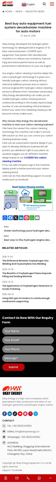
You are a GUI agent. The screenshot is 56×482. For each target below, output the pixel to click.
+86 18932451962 (22, 426)
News (19, 11)
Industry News (35, 11)
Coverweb (16, 470)
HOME (8, 11)
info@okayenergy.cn (27, 431)
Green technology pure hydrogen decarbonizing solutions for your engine (28, 230)
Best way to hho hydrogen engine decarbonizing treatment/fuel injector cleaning (28, 240)
